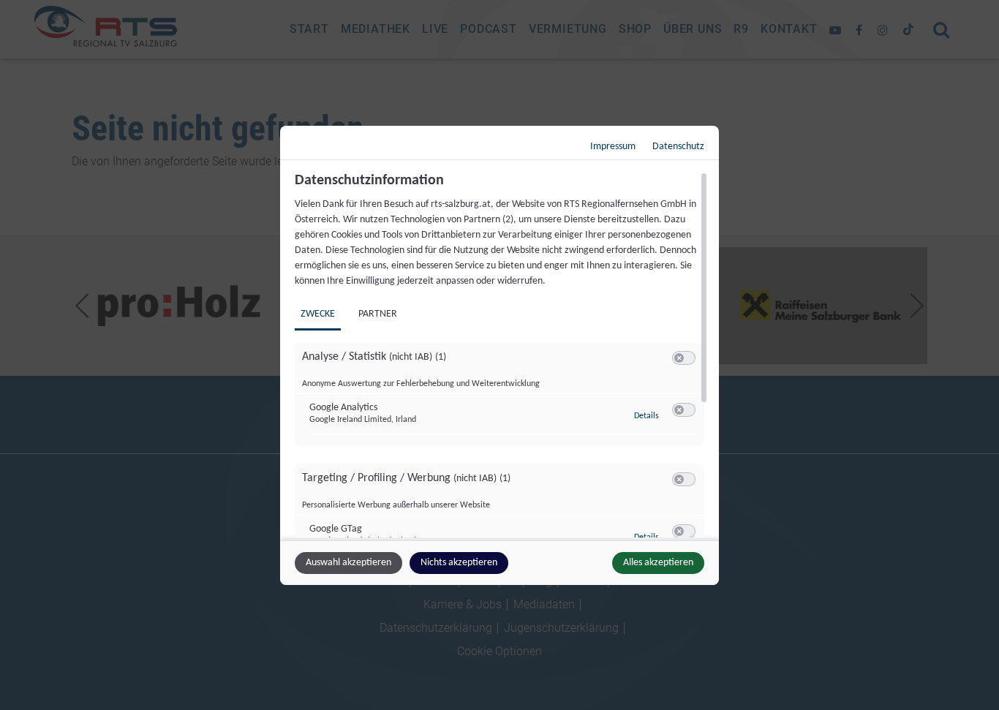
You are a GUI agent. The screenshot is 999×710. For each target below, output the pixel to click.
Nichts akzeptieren (459, 562)
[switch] (684, 358)
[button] (679, 358)
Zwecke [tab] (318, 314)
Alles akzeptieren (658, 562)
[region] (501, 354)
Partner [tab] (377, 314)
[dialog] (499, 355)
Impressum (613, 146)
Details (646, 416)
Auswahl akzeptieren (348, 562)
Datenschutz (678, 146)
